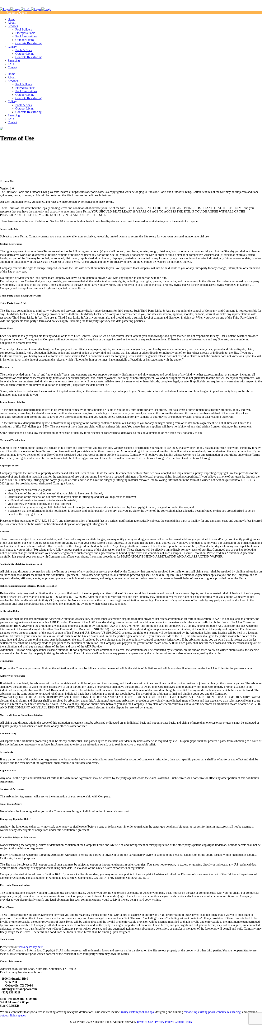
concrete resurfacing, (228, 1012)
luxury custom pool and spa (137, 1012)
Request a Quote (17, 12)
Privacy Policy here (31, 947)
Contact (179, 1021)
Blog (189, 1021)
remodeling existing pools (199, 1012)
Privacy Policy (164, 1021)
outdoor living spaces (13, 1015)
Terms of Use (145, 1021)
